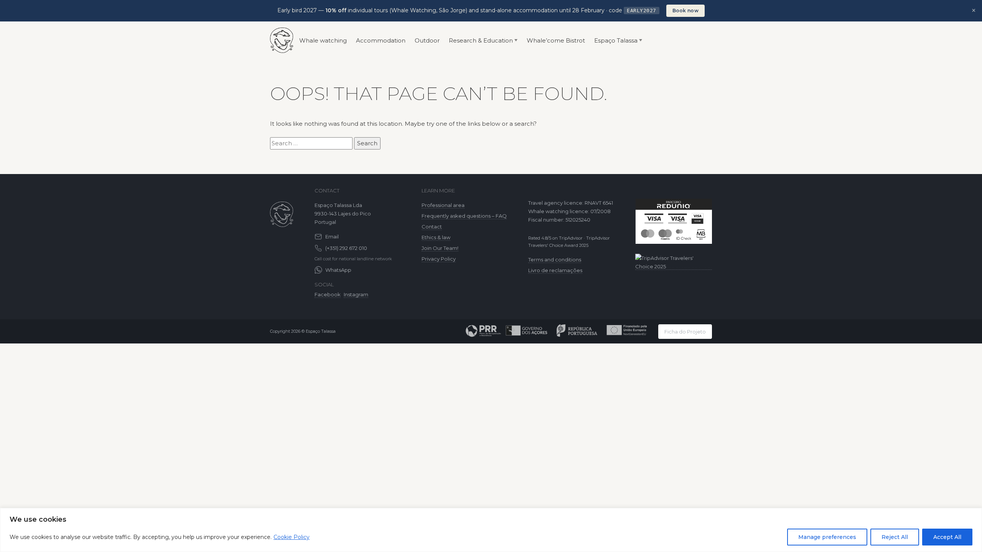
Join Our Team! (440, 248)
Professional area (443, 205)
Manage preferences (827, 537)
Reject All (894, 537)
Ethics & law (436, 237)
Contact (432, 226)
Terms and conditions (554, 259)
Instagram (356, 294)
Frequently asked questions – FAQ (464, 216)
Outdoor (427, 40)
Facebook (328, 294)
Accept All (947, 537)
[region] (491, 530)
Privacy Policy (439, 259)
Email (332, 236)
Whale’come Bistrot (556, 40)
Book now (685, 10)
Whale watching (323, 40)
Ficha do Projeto (685, 332)
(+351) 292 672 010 (346, 248)
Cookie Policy (292, 537)
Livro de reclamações (555, 270)
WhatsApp (338, 270)
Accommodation (380, 40)
